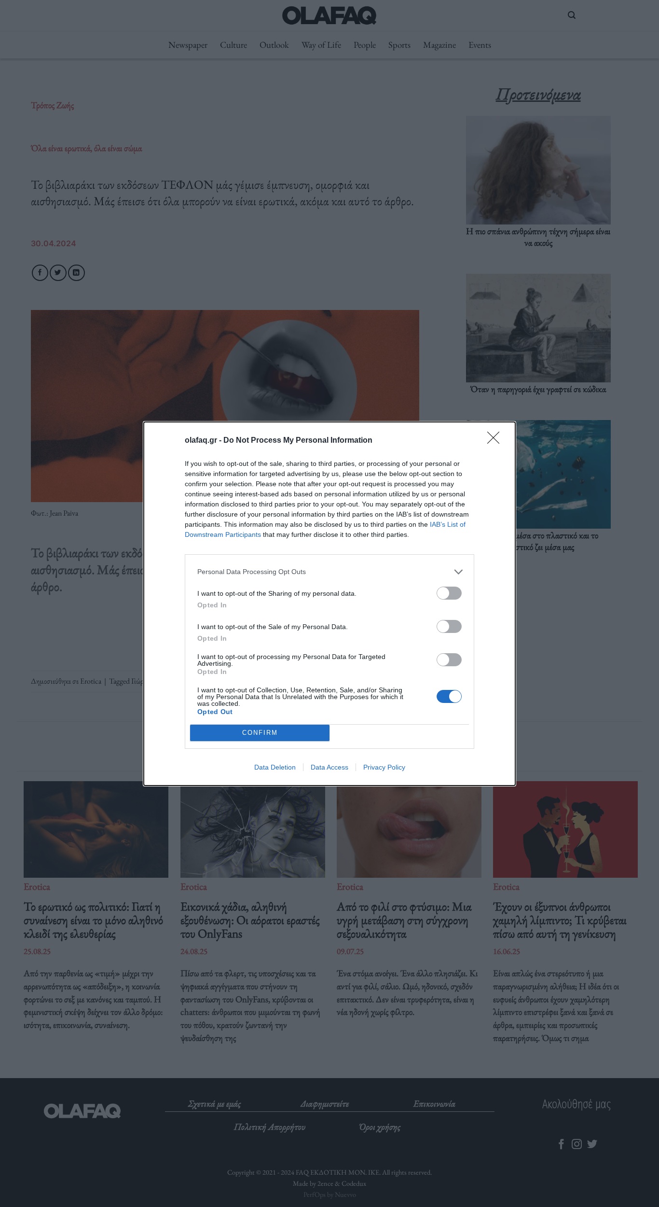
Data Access (329, 767)
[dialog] (329, 604)
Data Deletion (275, 767)
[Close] (496, 441)
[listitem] (329, 572)
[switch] (449, 593)
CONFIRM (260, 732)
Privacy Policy (384, 767)
